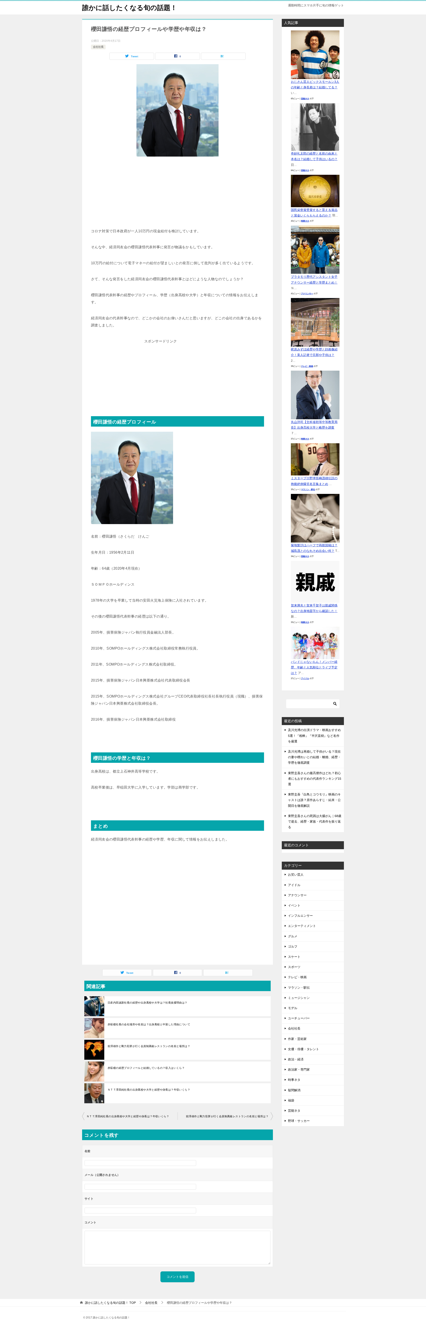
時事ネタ (305, 221)
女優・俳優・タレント (303, 1049)
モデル (292, 1008)
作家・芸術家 (297, 1039)
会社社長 (98, 46)
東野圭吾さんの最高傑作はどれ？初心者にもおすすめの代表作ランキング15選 (314, 778)
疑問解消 (294, 1090)
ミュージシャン (299, 998)
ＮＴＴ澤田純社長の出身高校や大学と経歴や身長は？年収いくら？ (149, 1089)
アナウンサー (307, 293)
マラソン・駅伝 (308, 489)
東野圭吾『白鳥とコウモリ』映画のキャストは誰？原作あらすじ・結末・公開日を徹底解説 (314, 800)
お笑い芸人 (296, 874)
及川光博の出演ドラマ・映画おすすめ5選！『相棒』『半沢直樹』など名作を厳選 (314, 735)
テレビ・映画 (307, 366)
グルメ (292, 936)
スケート (294, 956)
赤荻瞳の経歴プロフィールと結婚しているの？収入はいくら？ (146, 1068)
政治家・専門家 (299, 1069)
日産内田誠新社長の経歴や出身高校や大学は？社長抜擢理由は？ (147, 1002)
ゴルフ (292, 946)
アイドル (305, 678)
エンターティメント (302, 926)
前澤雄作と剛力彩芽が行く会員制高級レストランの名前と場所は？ (149, 1046)
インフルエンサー (300, 915)
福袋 (291, 1100)
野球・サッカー (299, 1121)
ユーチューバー (299, 1018)
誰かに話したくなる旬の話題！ (129, 7)
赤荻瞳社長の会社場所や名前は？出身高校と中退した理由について (149, 1024)
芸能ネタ (305, 98)
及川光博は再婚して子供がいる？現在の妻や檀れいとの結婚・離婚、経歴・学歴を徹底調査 (314, 757)
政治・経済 (296, 1059)
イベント (294, 905)
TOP (110, 1302)
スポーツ (294, 967)
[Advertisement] (177, 194)
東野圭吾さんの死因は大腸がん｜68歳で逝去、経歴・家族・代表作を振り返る (314, 821)
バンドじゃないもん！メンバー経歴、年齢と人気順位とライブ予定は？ (314, 667)
